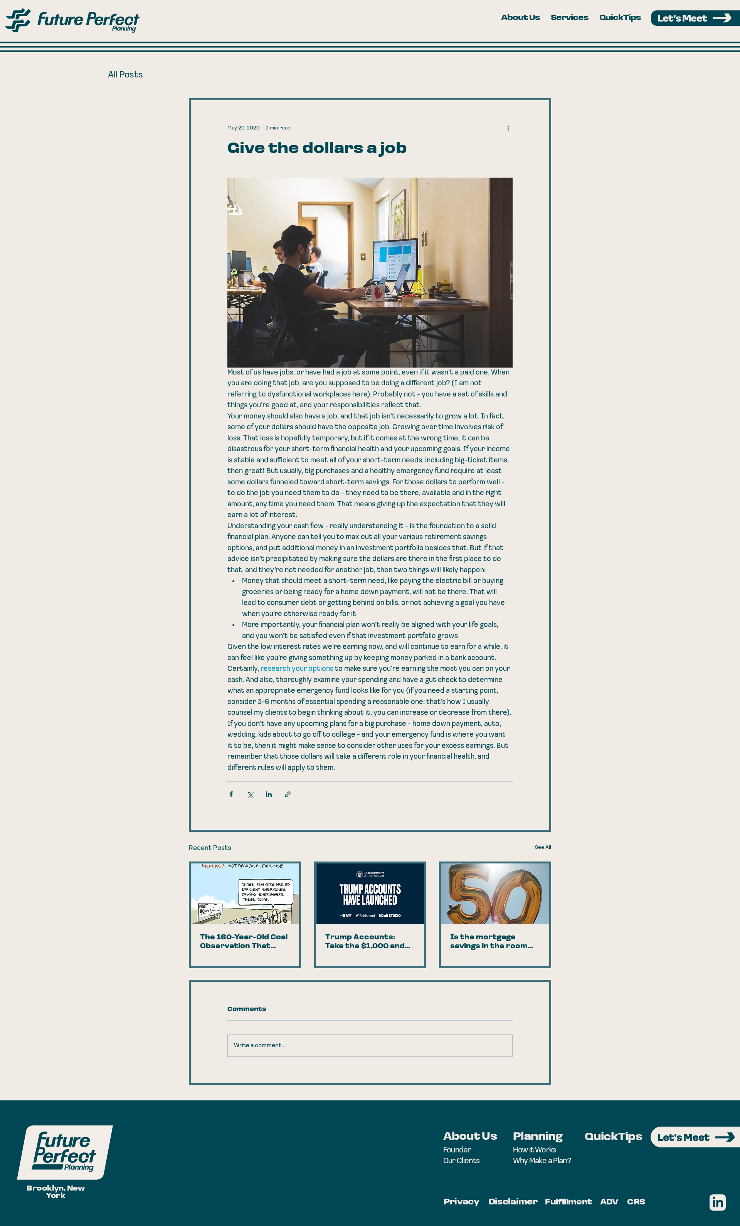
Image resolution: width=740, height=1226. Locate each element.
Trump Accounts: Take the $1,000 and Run (365, 942)
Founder (457, 1150)
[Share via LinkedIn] (268, 794)
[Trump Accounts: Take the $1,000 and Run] (370, 893)
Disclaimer (513, 1202)
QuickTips (613, 1137)
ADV (609, 1202)
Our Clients (461, 1161)
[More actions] (508, 128)
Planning (537, 1137)
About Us (470, 1137)
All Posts (125, 75)
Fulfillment (568, 1202)
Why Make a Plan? (542, 1161)
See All (543, 847)
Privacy (461, 1202)
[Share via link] (287, 794)
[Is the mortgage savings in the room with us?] (495, 893)
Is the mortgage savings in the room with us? (489, 942)
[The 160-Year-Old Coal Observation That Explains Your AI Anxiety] (245, 893)
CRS (636, 1202)
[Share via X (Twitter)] (250, 794)
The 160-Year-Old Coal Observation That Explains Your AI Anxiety (244, 942)
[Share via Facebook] (231, 794)
